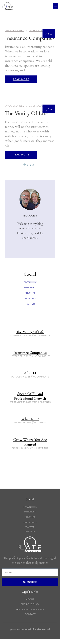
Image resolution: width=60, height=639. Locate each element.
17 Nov (49, 33)
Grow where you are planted (30, 442)
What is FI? (30, 419)
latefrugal (36, 30)
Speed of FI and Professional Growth (30, 396)
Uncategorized (14, 30)
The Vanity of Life (26, 113)
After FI (30, 373)
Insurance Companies (29, 38)
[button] (55, 6)
